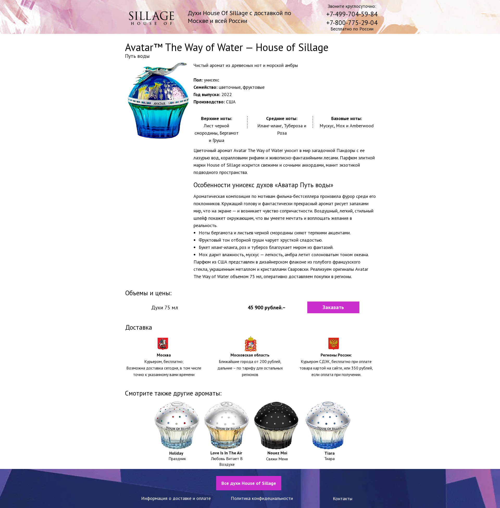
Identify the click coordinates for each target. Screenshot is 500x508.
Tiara (329, 453)
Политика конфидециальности (262, 498)
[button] (333, 307)
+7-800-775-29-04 (352, 22)
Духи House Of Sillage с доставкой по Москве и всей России (239, 17)
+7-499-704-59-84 (352, 14)
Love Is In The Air (226, 452)
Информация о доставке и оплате (176, 498)
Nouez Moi (277, 452)
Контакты (342, 498)
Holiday (176, 453)
